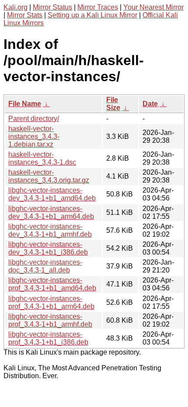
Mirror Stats (24, 15)
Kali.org (15, 7)
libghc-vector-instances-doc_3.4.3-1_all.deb (45, 266)
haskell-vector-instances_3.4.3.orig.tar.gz (48, 176)
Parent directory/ (33, 118)
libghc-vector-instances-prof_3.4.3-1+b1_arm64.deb (51, 302)
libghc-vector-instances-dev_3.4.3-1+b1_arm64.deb (51, 212)
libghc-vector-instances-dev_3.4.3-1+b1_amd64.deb (52, 194)
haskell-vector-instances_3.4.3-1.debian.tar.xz (33, 136)
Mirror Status (52, 7)
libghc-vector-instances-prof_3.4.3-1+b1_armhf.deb (50, 320)
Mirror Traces (97, 7)
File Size (113, 103)
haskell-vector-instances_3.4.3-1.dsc (42, 158)
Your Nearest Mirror (153, 7)
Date (150, 103)
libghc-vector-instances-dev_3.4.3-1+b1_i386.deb (48, 248)
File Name (24, 103)
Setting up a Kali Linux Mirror (92, 15)
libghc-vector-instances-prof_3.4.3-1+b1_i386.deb (48, 338)
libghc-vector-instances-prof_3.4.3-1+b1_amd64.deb (52, 284)
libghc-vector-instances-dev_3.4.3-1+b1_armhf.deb (50, 230)
